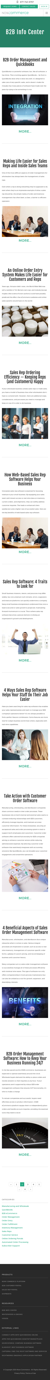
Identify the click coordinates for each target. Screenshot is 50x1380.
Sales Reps (7, 1231)
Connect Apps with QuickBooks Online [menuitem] (20, 1335)
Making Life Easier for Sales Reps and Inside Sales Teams (25, 163)
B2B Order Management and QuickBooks (25, 62)
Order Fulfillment (9, 1224)
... (19, 1189)
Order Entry (7, 1220)
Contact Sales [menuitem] (28, 6)
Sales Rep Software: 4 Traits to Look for (25, 584)
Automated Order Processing (15, 1242)
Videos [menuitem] (5, 1318)
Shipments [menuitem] (6, 1294)
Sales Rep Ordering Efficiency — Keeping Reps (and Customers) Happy (25, 377)
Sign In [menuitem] (44, 6)
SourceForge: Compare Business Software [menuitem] (21, 1343)
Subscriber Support (11, 1246)
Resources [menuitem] (8, 1303)
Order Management (11, 1217)
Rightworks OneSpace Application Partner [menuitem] (22, 1355)
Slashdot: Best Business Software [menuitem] (18, 1347)
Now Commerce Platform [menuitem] (13, 1281)
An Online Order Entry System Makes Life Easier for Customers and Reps (25, 275)
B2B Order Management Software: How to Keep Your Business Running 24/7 (25, 1058)
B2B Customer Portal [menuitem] (12, 1285)
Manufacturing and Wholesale (15, 1206)
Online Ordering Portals (12, 1238)
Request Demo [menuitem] (10, 6)
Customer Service (10, 1235)
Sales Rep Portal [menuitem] (10, 1290)
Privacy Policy (19, 1373)
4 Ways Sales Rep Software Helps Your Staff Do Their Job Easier (25, 695)
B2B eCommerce (9, 1213)
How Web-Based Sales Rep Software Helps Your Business (25, 479)
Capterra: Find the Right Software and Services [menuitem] (24, 1351)
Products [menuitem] (7, 1275)
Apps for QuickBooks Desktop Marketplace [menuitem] (22, 1339)
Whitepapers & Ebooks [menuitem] (12, 1314)
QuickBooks (7, 1210)
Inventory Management (12, 1228)
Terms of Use (31, 1373)
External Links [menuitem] (10, 1328)
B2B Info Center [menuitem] (9, 1310)
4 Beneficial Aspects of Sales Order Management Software (25, 930)
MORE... (25, 131)
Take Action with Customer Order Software (25, 798)
